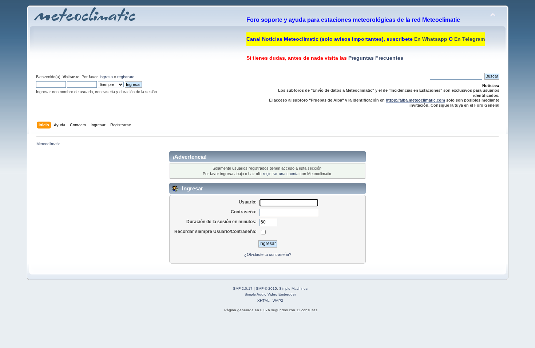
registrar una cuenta (280, 173)
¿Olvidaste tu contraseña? (267, 254)
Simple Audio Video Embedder (270, 294)
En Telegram (469, 39)
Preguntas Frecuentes (375, 58)
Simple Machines (293, 288)
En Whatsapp (430, 39)
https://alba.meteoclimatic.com (415, 100)
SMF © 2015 (266, 288)
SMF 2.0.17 (243, 288)
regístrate (125, 77)
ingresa (106, 77)
